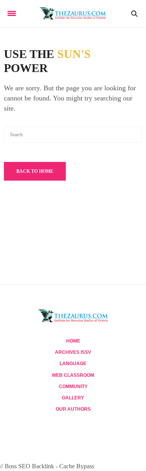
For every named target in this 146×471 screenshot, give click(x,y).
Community (73, 386)
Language (73, 363)
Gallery (73, 398)
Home (73, 341)
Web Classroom (73, 375)
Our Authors (73, 409)
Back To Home (34, 171)
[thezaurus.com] (73, 13)
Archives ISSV (73, 352)
